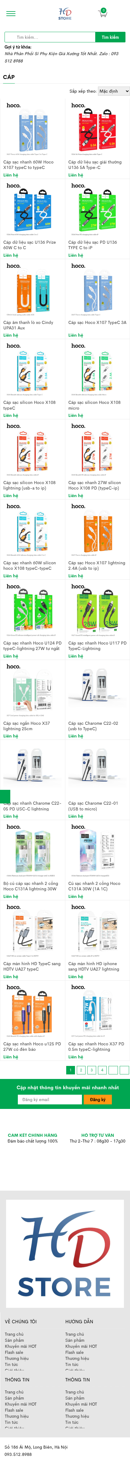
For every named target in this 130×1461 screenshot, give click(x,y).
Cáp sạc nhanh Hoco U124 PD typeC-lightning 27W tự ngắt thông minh (32, 645)
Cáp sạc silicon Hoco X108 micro (94, 405)
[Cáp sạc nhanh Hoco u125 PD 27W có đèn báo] (32, 1010)
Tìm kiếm (110, 37)
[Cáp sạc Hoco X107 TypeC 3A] (97, 289)
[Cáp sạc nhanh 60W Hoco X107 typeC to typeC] (32, 128)
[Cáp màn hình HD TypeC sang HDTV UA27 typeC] (32, 930)
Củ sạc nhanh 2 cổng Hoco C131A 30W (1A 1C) (94, 886)
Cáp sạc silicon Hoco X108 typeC (29, 405)
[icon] (9, 13)
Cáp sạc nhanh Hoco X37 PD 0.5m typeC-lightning (96, 1046)
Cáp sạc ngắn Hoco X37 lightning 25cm (26, 726)
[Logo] (65, 1253)
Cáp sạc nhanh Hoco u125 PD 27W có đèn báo (32, 1046)
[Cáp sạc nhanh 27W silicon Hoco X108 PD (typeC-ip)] (97, 449)
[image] (65, 13)
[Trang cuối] (124, 1070)
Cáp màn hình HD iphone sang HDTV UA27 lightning (93, 966)
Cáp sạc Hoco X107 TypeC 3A (97, 322)
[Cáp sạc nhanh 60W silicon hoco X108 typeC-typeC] (32, 529)
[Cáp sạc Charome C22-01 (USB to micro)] (97, 765)
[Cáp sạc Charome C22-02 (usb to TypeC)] (97, 685)
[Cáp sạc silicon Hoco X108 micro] (97, 369)
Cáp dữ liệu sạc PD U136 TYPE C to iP (92, 244)
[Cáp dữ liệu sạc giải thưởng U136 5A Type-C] (97, 128)
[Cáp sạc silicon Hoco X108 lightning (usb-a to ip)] (32, 449)
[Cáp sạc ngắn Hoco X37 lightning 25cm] (32, 689)
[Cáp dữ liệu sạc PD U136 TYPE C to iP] (97, 208)
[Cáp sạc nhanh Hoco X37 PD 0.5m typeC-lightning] (97, 1010)
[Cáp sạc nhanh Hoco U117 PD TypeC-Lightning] (97, 609)
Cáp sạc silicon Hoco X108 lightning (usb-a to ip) (29, 485)
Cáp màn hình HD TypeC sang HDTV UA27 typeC (31, 966)
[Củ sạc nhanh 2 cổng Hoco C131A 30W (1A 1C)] (97, 850)
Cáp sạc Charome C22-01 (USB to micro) (93, 805)
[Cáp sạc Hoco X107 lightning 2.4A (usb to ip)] (97, 529)
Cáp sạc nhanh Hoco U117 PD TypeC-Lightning (97, 645)
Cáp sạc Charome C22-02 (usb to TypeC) (93, 726)
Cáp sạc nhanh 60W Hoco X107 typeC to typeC (28, 164)
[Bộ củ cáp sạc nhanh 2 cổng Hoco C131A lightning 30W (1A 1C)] (32, 850)
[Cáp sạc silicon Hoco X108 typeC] (32, 369)
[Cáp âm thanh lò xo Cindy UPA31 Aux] (32, 289)
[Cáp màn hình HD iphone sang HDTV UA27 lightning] (97, 930)
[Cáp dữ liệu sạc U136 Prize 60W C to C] (32, 208)
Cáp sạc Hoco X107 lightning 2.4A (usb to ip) (96, 565)
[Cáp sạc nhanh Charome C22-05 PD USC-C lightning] (32, 765)
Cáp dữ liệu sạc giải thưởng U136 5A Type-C (95, 164)
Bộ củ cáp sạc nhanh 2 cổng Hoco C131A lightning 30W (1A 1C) (30, 886)
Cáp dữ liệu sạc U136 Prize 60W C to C (29, 244)
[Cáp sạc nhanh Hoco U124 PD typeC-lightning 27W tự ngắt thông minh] (32, 609)
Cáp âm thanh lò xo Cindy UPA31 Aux (28, 325)
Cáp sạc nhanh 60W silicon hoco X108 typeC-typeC (29, 565)
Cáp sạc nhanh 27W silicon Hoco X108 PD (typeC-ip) (94, 485)
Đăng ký (98, 1099)
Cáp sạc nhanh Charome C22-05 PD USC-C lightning (32, 805)
